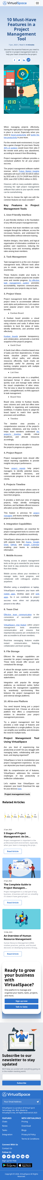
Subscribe (21, 1083)
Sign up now (21, 1001)
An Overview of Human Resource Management (17, 937)
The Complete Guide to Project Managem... (17, 886)
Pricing (25, 1121)
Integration (7, 1134)
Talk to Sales (21, 1006)
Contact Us (7, 1148)
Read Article (13, 851)
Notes (5, 1126)
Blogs (24, 1130)
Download (26, 1126)
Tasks (4, 1130)
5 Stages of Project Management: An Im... (17, 835)
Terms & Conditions (30, 1138)
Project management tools (17, 794)
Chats (4, 1121)
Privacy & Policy (29, 1134)
